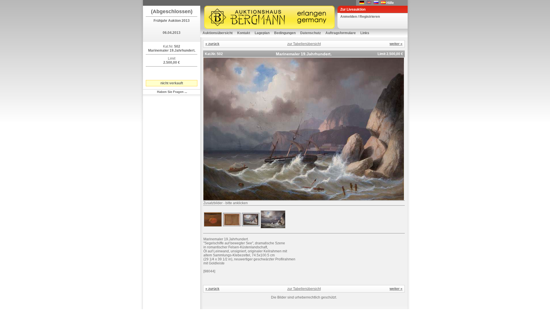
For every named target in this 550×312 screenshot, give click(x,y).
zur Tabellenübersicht (304, 44)
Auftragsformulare (340, 33)
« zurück (212, 44)
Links (364, 33)
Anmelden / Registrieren (360, 17)
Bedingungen (285, 33)
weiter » (396, 44)
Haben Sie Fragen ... (172, 91)
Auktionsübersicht (218, 33)
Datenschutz (310, 33)
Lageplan (262, 33)
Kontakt (243, 33)
